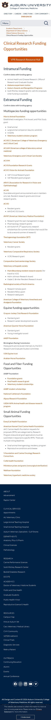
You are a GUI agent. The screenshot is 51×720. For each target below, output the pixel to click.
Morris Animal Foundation (14, 116)
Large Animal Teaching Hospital (16, 522)
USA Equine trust (11, 353)
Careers (17, 14)
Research (8, 558)
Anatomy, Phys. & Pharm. (14, 540)
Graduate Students (11, 595)
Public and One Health (13, 590)
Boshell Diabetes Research (14, 572)
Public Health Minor (12, 599)
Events (6, 671)
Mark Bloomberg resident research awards (24, 270)
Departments (10, 536)
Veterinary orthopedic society (16, 266)
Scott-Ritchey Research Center (16, 567)
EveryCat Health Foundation (15, 421)
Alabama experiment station (18, 85)
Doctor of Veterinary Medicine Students (20, 585)
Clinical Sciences (10, 545)
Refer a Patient (10, 649)
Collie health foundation (13, 461)
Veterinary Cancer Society (14, 242)
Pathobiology (9, 550)
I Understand (25, 717)
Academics (9, 581)
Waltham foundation (12, 470)
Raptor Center (9, 500)
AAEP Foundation (11, 338)
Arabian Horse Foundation (14, 358)
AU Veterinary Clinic (12, 517)
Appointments (9, 512)
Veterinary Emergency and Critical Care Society (23, 156)
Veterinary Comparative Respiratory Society (21, 251)
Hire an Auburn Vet (11, 622)
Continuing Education (12, 662)
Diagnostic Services (11, 644)
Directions (28, 14)
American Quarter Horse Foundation (19, 326)
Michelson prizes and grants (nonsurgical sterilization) (25, 465)
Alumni (6, 667)
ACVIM (7, 160)
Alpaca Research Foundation (15, 398)
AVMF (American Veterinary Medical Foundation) (24, 216)
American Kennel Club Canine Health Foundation (24, 426)
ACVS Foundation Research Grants (18, 165)
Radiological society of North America (19, 284)
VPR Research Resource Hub (25, 59)
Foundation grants (14, 378)
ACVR (6, 190)
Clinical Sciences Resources (15, 33)
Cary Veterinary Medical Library (16, 626)
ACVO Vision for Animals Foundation (19, 170)
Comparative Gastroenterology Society (19, 261)
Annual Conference (11, 676)
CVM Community (41, 14)
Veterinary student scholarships (20, 384)
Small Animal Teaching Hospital (16, 527)
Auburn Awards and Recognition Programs (24, 88)
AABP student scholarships (15, 389)
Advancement (9, 495)
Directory (8, 14)
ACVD (6, 203)
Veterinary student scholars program (22, 135)
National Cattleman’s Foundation (17, 394)
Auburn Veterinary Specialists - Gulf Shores (21, 531)
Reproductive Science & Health (16, 604)
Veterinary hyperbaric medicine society (19, 475)
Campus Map (9, 617)
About (7, 491)
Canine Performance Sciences (16, 562)
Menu (5, 23)
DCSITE (7, 576)
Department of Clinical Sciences (17, 31)
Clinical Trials (9, 640)
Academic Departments (14, 28)
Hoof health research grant (18, 381)
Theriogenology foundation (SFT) (17, 237)
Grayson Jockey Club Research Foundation (21, 313)
